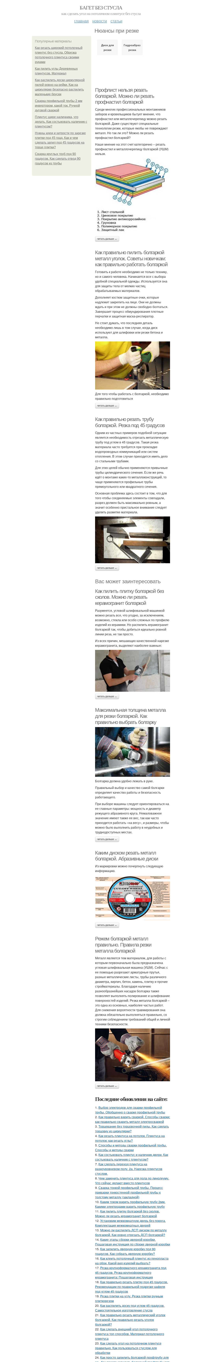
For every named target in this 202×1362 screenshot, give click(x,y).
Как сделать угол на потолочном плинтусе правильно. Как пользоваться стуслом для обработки (128, 1348)
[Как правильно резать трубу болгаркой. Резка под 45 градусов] (132, 539)
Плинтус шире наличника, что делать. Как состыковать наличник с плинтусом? (61, 121)
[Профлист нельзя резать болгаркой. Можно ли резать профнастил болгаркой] (132, 196)
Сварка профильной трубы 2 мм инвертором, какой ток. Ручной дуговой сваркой (58, 105)
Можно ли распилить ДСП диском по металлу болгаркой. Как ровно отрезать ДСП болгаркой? (131, 1232)
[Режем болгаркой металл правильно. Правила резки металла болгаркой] (132, 1054)
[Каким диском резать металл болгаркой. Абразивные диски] (132, 897)
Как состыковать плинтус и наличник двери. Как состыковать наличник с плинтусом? (131, 1157)
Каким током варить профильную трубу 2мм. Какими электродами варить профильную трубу (130, 1204)
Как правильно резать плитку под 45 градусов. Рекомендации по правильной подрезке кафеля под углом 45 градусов (131, 1287)
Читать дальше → (107, 239)
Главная (81, 21)
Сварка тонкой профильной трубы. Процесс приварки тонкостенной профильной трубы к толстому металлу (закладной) (129, 1192)
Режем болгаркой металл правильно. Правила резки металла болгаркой (123, 945)
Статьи (116, 21)
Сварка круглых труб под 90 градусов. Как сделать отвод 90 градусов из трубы (57, 158)
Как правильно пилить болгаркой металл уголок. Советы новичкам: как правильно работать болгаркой (131, 258)
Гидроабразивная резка (132, 47)
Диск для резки (107, 47)
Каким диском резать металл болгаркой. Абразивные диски (126, 856)
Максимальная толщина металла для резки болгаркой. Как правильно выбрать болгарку (130, 716)
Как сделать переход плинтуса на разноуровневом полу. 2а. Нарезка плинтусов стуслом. (128, 1169)
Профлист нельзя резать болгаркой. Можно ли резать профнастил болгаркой (124, 96)
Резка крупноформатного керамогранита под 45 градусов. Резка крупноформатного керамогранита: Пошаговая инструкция (130, 1272)
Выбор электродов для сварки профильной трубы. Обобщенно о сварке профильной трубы (130, 1109)
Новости (99, 21)
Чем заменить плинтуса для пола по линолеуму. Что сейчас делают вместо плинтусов (132, 1180)
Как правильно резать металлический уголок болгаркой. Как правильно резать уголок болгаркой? (130, 1320)
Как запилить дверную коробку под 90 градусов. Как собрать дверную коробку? (125, 1251)
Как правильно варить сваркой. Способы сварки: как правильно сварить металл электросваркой (132, 1119)
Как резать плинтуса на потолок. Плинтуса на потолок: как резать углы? (130, 1138)
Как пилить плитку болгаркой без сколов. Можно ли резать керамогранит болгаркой (129, 597)
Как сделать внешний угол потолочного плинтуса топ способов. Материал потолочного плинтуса (129, 1334)
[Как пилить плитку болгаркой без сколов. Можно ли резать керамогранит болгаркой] (132, 671)
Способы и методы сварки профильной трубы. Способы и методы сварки (131, 1147)
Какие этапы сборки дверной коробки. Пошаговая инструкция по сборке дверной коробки (132, 1241)
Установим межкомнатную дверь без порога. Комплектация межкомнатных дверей (130, 1223)
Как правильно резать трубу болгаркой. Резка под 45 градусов (130, 422)
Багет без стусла (101, 7)
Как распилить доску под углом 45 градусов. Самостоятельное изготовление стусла (130, 1307)
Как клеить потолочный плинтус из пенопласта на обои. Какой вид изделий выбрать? (131, 1260)
